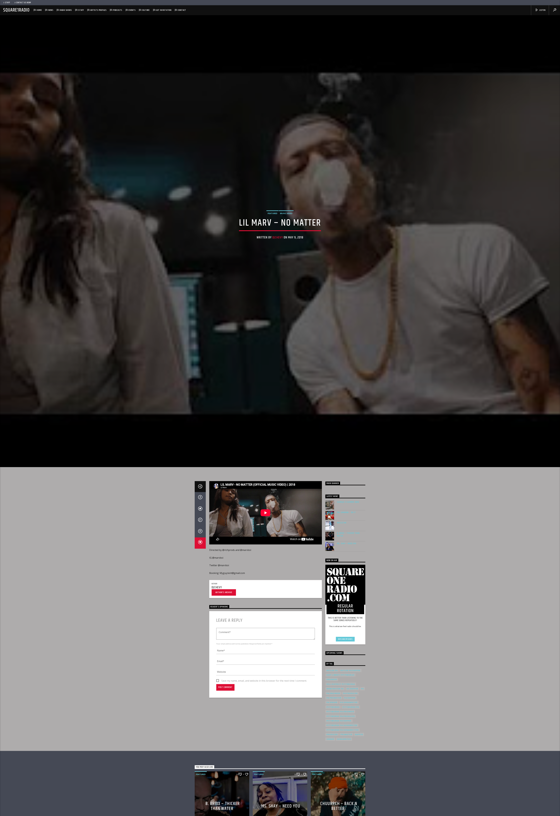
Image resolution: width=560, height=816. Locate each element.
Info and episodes (345, 640)
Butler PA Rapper (350, 671)
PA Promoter (334, 699)
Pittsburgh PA (351, 708)
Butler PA (332, 671)
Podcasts (117, 10)
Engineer (332, 680)
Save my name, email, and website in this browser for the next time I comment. (264, 682)
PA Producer (350, 694)
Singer (330, 740)
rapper (359, 735)
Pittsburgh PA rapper (339, 722)
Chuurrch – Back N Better (338, 807)
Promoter (346, 735)
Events (132, 10)
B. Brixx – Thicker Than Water (348, 535)
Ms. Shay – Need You (346, 544)
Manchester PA (335, 690)
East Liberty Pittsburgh (341, 676)
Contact (182, 10)
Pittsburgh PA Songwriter (342, 726)
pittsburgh (333, 708)
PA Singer (332, 703)
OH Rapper (352, 690)
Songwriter (344, 740)
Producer (332, 735)
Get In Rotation (164, 10)
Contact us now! (23, 2)
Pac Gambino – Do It (346, 513)
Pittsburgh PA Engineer (340, 713)
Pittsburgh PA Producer (341, 717)
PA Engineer (333, 694)
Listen (542, 10)
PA (362, 690)
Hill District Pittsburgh (341, 685)
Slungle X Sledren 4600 (348, 503)
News (50, 10)
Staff (7, 2)
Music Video (286, 214)
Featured (272, 214)
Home (39, 10)
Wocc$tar (341, 523)
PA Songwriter (348, 703)
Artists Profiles (98, 10)
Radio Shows (66, 10)
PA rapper (350, 699)
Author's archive (223, 593)
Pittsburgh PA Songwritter (343, 731)
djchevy (277, 238)
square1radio (16, 10)
